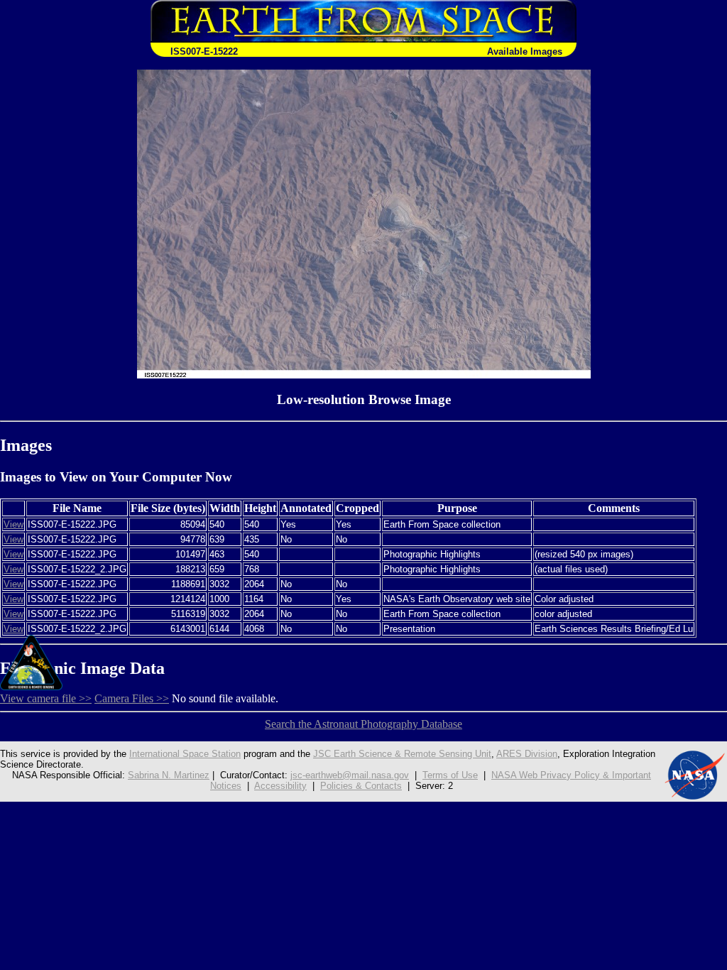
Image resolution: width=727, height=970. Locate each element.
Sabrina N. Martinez (168, 775)
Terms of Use (450, 775)
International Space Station (185, 753)
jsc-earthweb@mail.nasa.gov (349, 775)
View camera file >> (46, 698)
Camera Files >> (131, 698)
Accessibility (280, 785)
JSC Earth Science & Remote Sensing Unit (402, 753)
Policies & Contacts (361, 785)
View (13, 524)
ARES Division (526, 753)
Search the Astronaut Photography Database (363, 724)
